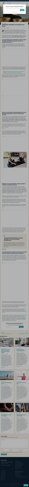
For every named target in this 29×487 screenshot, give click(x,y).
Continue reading (14, 12)
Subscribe (26, 485)
